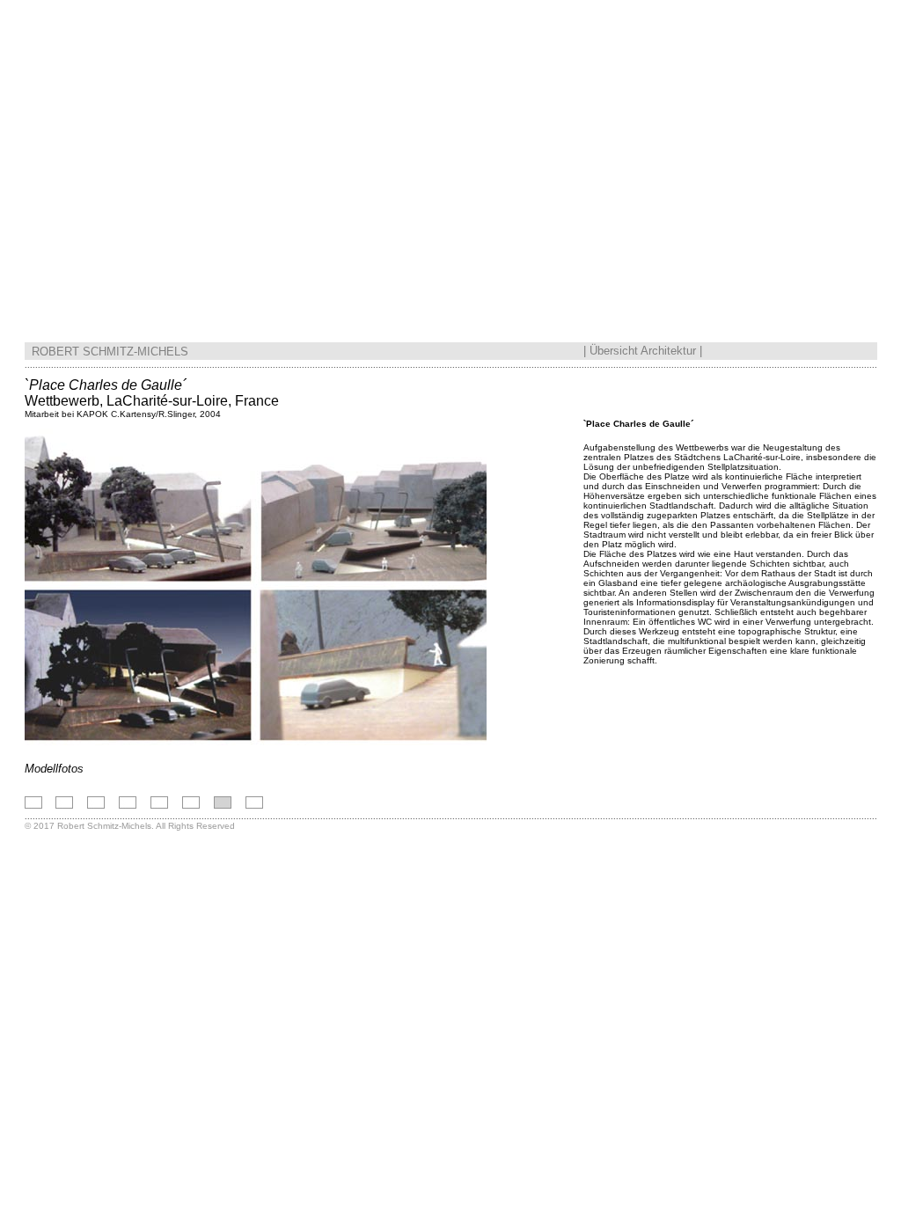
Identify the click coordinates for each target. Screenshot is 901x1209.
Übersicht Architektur (643, 350)
